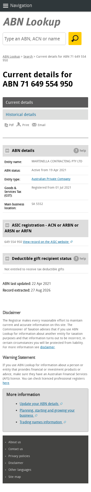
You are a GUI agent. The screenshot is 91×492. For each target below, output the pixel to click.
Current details (19, 102)
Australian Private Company (51, 179)
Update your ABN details (39, 404)
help (83, 151)
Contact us (15, 449)
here (6, 383)
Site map (14, 477)
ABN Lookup (11, 57)
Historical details (21, 114)
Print (25, 125)
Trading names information (41, 422)
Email (42, 125)
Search (28, 57)
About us (14, 442)
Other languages (19, 470)
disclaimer (47, 347)
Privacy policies (19, 456)
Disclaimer (15, 463)
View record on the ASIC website (46, 242)
